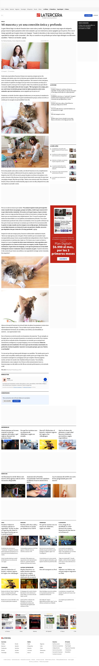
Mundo (35, 9)
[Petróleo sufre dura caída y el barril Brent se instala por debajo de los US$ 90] (29, 541)
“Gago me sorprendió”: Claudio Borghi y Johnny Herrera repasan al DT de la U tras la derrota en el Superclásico (67, 561)
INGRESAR (95, 15)
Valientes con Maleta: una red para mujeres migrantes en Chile (59, 161)
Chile (2, 522)
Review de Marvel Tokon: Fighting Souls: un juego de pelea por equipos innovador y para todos (9, 592)
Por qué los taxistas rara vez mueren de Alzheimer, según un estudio (28, 433)
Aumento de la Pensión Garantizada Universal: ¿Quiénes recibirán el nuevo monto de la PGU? (38, 479)
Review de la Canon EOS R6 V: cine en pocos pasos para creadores (10, 600)
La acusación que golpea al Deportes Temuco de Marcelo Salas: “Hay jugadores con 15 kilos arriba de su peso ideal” (67, 551)
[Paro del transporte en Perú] (48, 584)
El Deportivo (30, 9)
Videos (39, 9)
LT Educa (67, 9)
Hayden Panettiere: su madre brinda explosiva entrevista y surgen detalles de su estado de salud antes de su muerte (28, 573)
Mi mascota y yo (15, 369)
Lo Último (45, 9)
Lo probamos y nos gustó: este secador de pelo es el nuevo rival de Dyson (60, 150)
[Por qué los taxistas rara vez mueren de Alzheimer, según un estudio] (29, 444)
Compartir (5, 71)
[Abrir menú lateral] (2, 15)
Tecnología (23, 9)
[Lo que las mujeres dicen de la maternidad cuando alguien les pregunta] (72, 167)
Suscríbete (17, 401)
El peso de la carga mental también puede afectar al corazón (60, 172)
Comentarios (11, 71)
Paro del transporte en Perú (58, 114)
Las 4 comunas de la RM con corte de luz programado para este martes (64, 478)
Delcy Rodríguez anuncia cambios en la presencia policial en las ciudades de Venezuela (48, 592)
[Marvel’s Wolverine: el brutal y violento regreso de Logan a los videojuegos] (48, 444)
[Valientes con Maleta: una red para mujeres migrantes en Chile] (72, 162)
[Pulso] (21, 629)
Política (7, 9)
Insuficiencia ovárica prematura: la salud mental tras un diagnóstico (59, 155)
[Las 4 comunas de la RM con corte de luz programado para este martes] (64, 490)
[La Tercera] (7, 629)
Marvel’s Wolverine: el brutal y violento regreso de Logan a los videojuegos (48, 433)
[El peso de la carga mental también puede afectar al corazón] (72, 173)
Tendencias (43, 522)
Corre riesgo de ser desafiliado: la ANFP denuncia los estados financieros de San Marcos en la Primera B (67, 528)
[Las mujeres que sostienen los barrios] (72, 179)
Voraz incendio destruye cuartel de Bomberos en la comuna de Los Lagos (63, 109)
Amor (20, 369)
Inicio (2, 9)
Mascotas (9, 369)
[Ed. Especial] (49, 629)
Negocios (17, 9)
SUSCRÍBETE (63, 259)
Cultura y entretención (26, 567)
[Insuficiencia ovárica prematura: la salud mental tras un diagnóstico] (72, 156)
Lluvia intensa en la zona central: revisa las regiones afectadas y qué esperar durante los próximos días (10, 434)
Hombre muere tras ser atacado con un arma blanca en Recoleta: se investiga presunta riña (62, 119)
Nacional (12, 9)
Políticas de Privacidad (27, 387)
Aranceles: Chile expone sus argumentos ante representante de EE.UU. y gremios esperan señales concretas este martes (28, 561)
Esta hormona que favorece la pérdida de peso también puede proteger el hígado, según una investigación (48, 551)
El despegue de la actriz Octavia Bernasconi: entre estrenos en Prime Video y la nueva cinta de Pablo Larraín (28, 593)
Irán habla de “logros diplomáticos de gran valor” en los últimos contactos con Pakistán (48, 601)
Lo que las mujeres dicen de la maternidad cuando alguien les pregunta (59, 167)
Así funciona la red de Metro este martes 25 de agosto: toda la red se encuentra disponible (13, 478)
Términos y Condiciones (18, 387)
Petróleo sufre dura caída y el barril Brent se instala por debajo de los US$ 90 (62, 104)
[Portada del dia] (63, 233)
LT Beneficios (53, 9)
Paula (3, 21)
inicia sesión (7, 401)
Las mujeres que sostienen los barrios (59, 178)
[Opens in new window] (35, 629)
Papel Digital (60, 9)
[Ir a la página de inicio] (49, 15)
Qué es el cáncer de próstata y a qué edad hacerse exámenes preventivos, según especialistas (66, 434)
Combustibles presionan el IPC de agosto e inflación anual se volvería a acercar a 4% (28, 550)
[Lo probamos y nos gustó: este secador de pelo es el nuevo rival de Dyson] (72, 150)
